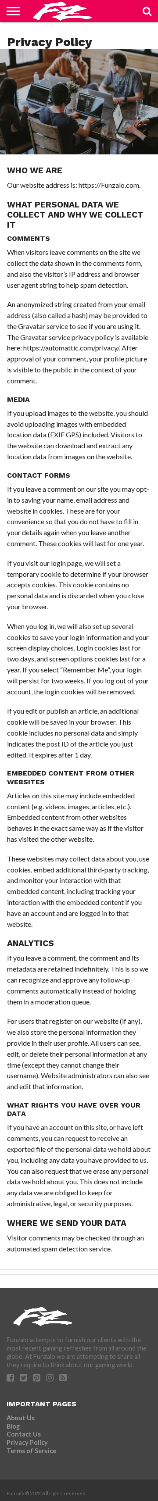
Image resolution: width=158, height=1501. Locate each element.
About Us (21, 1418)
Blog (13, 1426)
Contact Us (24, 1434)
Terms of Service (31, 1451)
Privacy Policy (27, 1442)
